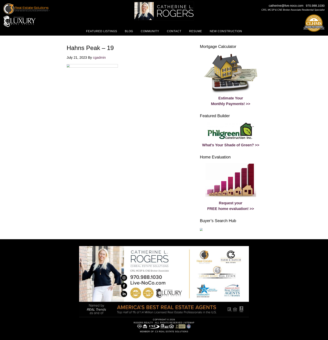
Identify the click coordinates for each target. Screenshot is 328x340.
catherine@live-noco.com (286, 5)
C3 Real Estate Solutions (171, 331)
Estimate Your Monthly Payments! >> (230, 101)
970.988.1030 (315, 5)
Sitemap (189, 323)
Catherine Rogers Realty (164, 11)
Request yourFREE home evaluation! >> (230, 206)
